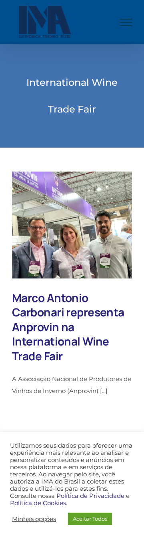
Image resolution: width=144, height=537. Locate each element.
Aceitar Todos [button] (90, 518)
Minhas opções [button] (34, 519)
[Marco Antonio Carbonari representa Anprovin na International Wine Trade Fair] (72, 225)
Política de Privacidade (90, 495)
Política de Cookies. (38, 503)
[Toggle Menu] (126, 22)
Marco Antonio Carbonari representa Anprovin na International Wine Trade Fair (68, 326)
